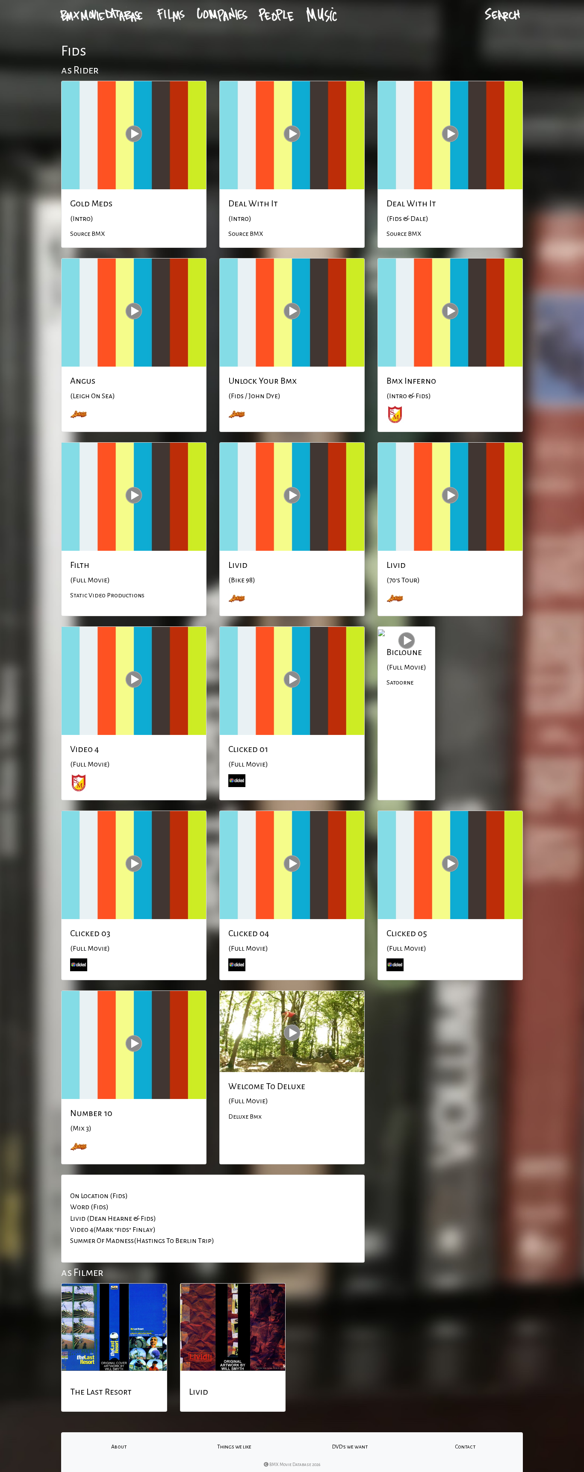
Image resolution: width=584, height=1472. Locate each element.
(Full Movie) (90, 580)
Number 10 (91, 1113)
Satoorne (399, 682)
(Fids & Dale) (407, 219)
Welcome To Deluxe (266, 1086)
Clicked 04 (248, 933)
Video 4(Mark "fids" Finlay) (113, 1230)
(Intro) (81, 219)
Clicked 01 (248, 749)
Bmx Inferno (411, 380)
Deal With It (253, 203)
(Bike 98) (241, 580)
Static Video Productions (107, 595)
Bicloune (404, 652)
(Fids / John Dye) (254, 396)
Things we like (234, 1447)
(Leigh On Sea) (92, 396)
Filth (79, 565)
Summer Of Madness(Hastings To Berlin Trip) (142, 1241)
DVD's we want (350, 1447)
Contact (465, 1447)
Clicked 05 (406, 933)
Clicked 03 (90, 933)
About (119, 1447)
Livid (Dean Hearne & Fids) (113, 1218)
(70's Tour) (403, 580)
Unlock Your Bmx (262, 380)
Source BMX (87, 233)
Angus (82, 380)
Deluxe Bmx (245, 1116)
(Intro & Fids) (408, 396)
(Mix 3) (80, 1128)
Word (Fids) (89, 1207)
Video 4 (84, 749)
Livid (238, 565)
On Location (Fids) (99, 1196)
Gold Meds (91, 203)
